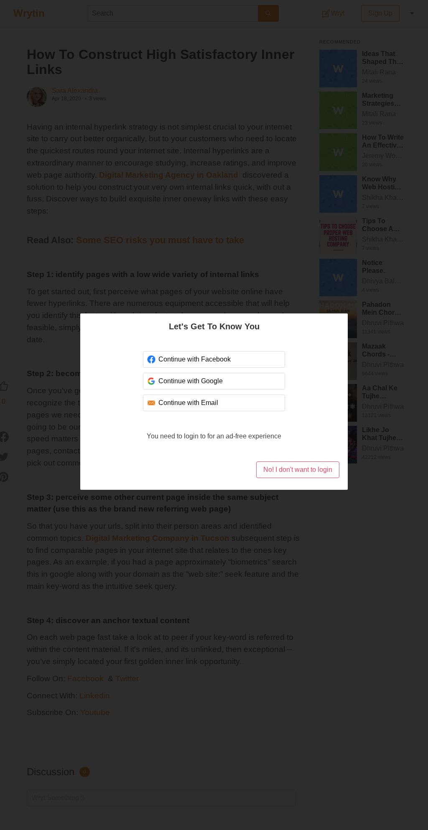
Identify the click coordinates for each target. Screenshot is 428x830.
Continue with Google (190, 380)
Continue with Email (188, 402)
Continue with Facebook (194, 359)
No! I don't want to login (297, 469)
